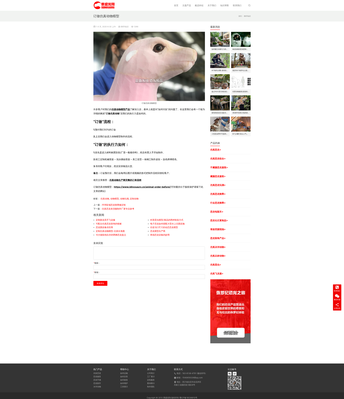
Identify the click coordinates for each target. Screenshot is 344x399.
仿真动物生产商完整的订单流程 (125, 180)
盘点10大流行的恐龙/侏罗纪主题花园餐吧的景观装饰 (220, 92)
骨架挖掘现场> (218, 229)
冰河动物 (97, 387)
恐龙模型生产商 (157, 231)
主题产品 (186, 5)
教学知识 (125, 26)
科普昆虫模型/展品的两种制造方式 (166, 220)
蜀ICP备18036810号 (188, 397)
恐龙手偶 (97, 380)
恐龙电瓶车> (216, 211)
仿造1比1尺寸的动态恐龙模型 (164, 227)
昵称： (97, 263)
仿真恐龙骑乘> (218, 193)
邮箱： (97, 272)
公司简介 (151, 373)
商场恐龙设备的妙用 (160, 234)
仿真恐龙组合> (218, 158)
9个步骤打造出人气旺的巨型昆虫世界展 (240, 134)
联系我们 (237, 5)
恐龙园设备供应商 (104, 227)
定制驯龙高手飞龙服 (105, 220)
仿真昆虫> (215, 264)
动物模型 (114, 198)
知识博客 (224, 5)
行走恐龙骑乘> (218, 202)
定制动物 (134, 198)
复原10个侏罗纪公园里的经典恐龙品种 (240, 70)
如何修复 (124, 380)
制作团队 (151, 387)
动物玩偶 (124, 198)
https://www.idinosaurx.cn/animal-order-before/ (142, 186)
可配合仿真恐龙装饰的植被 (109, 223)
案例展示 (151, 383)
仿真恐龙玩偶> (218, 185)
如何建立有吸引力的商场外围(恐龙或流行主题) (220, 49)
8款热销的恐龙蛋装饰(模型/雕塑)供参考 (240, 49)
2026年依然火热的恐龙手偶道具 (240, 113)
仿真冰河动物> (218, 247)
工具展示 (124, 387)
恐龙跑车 (97, 383)
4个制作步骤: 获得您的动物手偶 (220, 70)
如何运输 (124, 373)
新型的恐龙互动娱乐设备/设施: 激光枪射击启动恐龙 (220, 113)
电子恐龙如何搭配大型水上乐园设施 (167, 223)
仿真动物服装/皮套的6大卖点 (240, 92)
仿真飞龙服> (216, 273)
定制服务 (151, 380)
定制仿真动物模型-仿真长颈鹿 (110, 231)
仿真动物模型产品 (121, 109)
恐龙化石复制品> (219, 220)
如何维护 (124, 383)
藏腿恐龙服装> (218, 176)
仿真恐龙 (97, 373)
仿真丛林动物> (218, 255)
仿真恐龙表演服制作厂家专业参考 (118, 208)
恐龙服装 (97, 376)
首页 (176, 5)
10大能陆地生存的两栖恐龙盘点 (111, 234)
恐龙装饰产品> (218, 238)
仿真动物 (105, 198)
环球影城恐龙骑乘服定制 (114, 204)
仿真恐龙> (215, 149)
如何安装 (124, 376)
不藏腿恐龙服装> (219, 167)
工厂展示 (151, 376)
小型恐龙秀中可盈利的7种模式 (220, 134)
